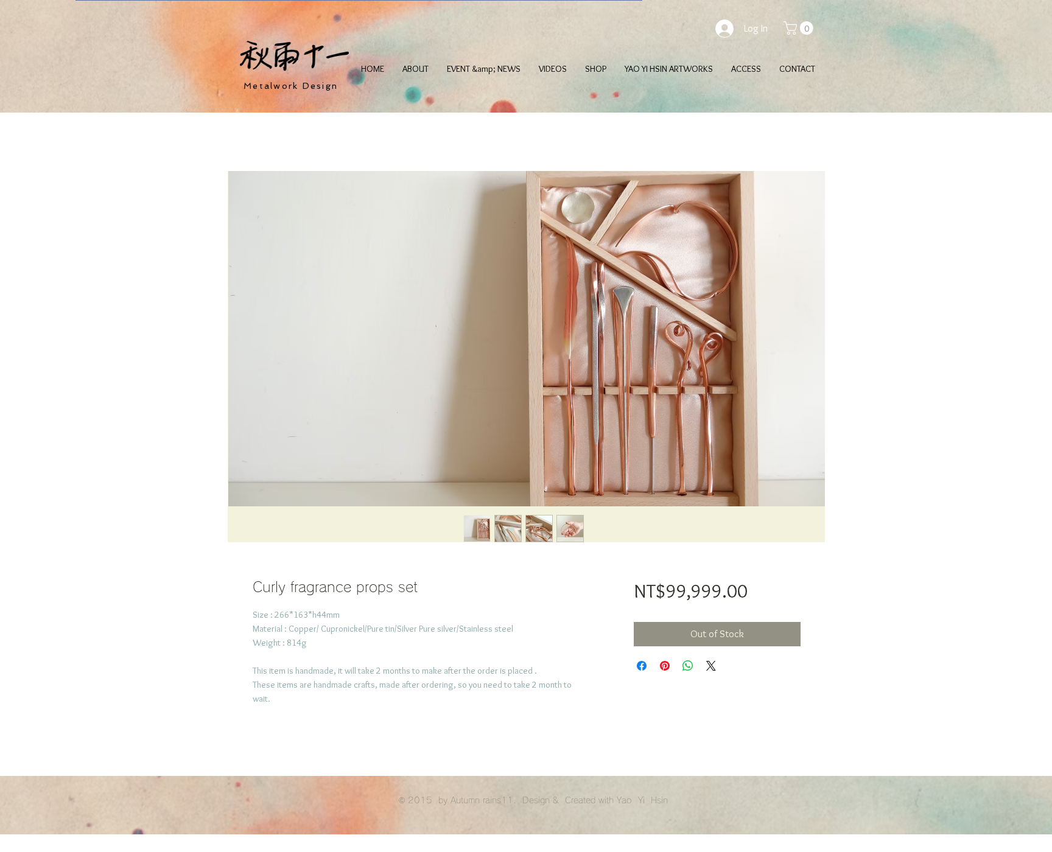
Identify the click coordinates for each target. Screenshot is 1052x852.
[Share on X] (711, 665)
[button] (800, 28)
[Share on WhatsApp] (688, 665)
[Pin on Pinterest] (665, 665)
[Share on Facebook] (641, 665)
